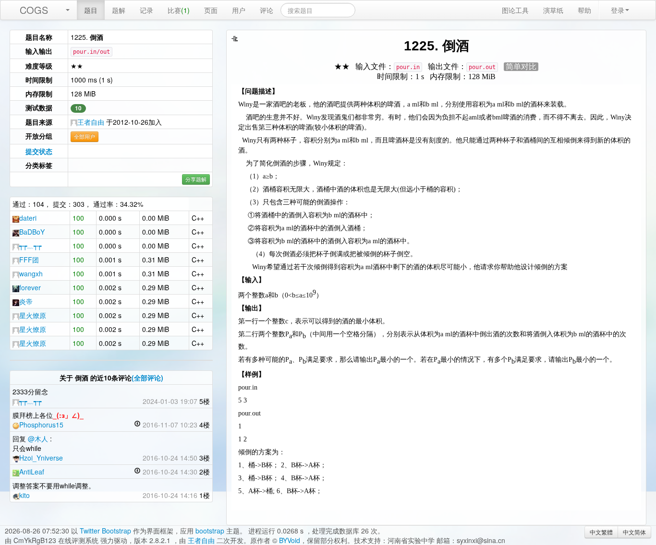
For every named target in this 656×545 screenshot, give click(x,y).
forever (30, 287)
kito (24, 495)
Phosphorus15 (41, 424)
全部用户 (84, 136)
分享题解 (196, 179)
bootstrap (209, 530)
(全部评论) (147, 377)
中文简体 (634, 532)
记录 (146, 10)
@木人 (38, 438)
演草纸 (553, 10)
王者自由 (90, 122)
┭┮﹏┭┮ (30, 245)
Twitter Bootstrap (105, 530)
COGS (34, 10)
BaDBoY (32, 232)
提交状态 (38, 151)
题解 (118, 10)
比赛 (179, 10)
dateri (27, 218)
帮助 (584, 10)
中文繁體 (601, 532)
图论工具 (515, 10)
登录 (617, 10)
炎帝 (26, 301)
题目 (90, 10)
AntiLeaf (31, 471)
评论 (266, 10)
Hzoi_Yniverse (41, 457)
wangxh (31, 273)
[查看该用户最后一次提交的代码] (137, 424)
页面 (211, 10)
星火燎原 (32, 315)
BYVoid (289, 540)
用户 (238, 10)
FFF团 (29, 259)
